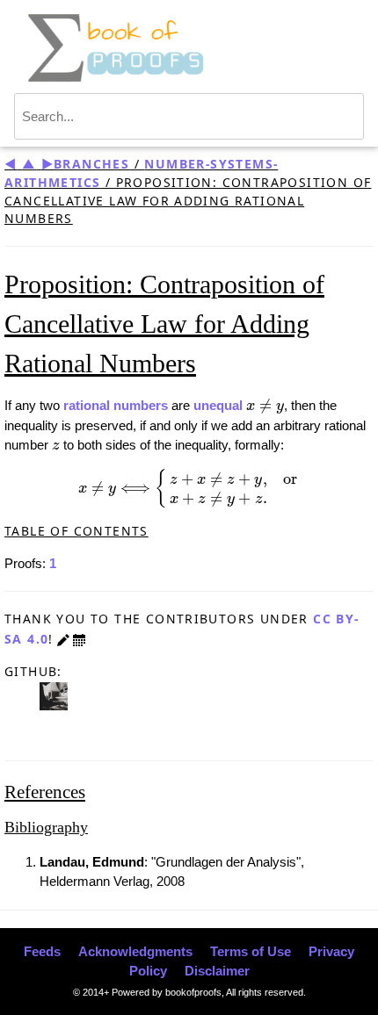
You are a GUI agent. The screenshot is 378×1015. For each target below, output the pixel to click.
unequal (218, 405)
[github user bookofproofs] (54, 694)
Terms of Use (250, 951)
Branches (91, 163)
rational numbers (115, 405)
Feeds (42, 951)
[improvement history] (79, 638)
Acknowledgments (135, 951)
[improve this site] (63, 638)
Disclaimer (217, 970)
